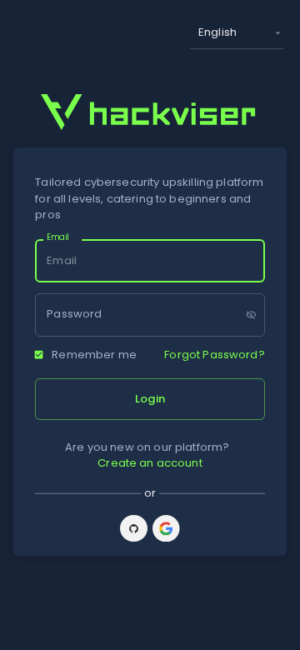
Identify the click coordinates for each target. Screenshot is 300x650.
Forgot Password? (214, 354)
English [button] (217, 32)
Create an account (150, 463)
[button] (134, 528)
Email (58, 237)
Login (150, 399)
